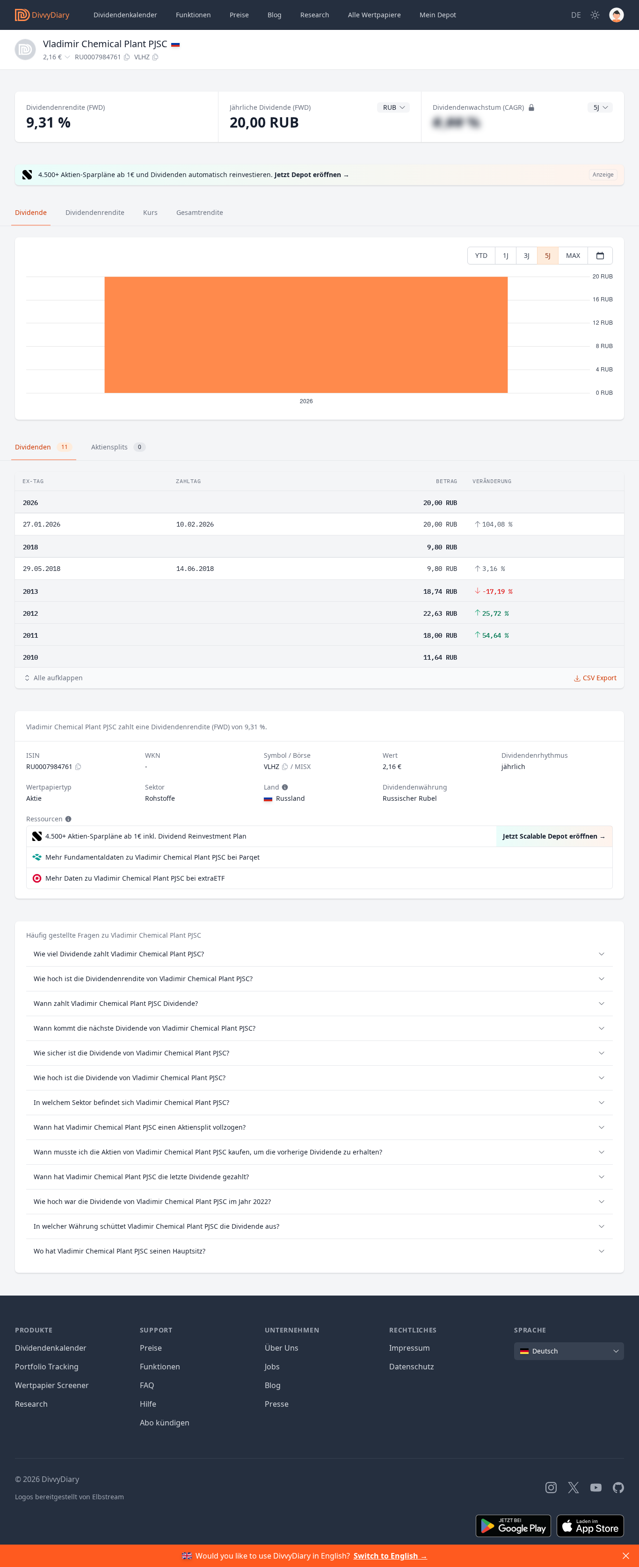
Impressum (409, 1348)
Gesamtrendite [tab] (199, 212)
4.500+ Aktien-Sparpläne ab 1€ (146, 836)
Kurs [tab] (150, 212)
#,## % (456, 122)
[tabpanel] (319, 328)
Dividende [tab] (31, 212)
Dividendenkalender (125, 14)
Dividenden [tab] (41, 446)
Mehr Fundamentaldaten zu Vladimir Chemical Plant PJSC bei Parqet (152, 857)
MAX (573, 255)
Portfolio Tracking (47, 1366)
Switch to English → (391, 1556)
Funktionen (193, 14)
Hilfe (148, 1404)
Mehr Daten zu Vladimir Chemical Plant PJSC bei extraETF (135, 878)
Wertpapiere (374, 14)
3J (527, 255)
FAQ (147, 1385)
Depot (438, 14)
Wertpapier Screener (52, 1385)
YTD (481, 255)
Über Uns (281, 1348)
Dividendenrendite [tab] (94, 212)
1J (505, 255)
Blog (273, 1385)
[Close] (626, 1555)
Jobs (272, 1366)
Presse (277, 1404)
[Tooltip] (284, 787)
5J (548, 255)
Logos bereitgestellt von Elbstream (69, 1496)
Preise (239, 14)
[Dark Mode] (595, 15)
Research (31, 1404)
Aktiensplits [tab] (116, 446)
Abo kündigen (164, 1422)
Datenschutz (411, 1366)
